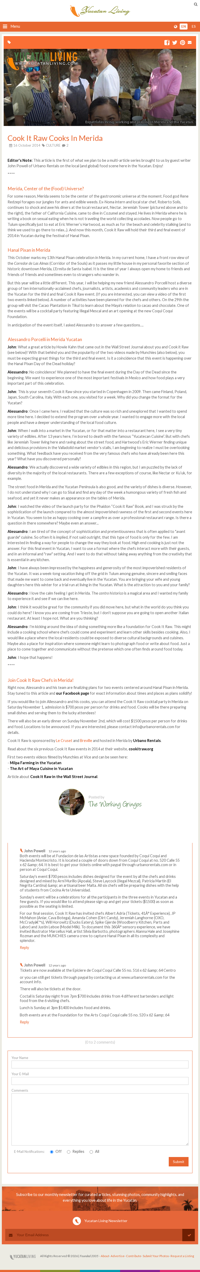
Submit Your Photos (156, 1256)
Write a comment (174, 838)
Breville (86, 740)
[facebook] (167, 43)
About (105, 1256)
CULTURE (53, 145)
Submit (178, 1161)
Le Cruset (64, 740)
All (96, 1151)
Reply (24, 947)
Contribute (133, 1256)
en (183, 27)
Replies (78, 1151)
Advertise (117, 1256)
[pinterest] (182, 43)
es (194, 27)
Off (58, 1151)
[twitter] (174, 43)
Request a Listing (182, 1256)
